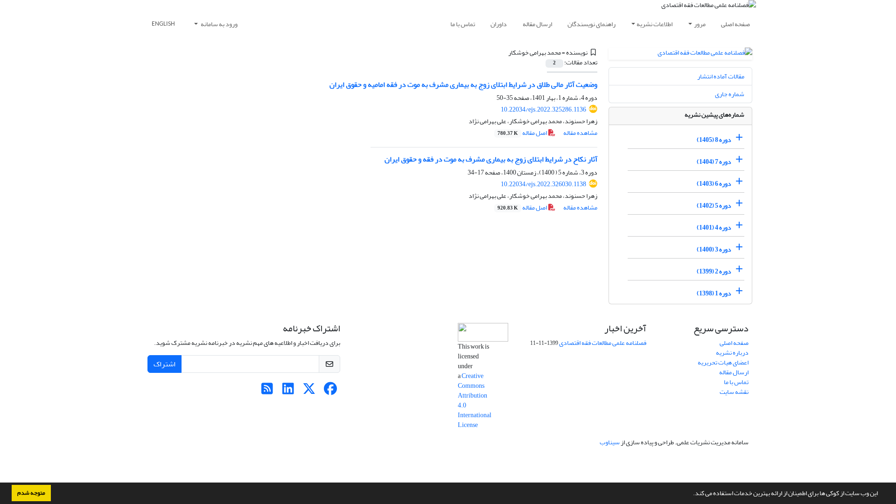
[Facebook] (330, 391)
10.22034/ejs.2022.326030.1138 (543, 184)
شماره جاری (729, 94)
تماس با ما (462, 24)
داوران (498, 24)
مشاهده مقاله (580, 132)
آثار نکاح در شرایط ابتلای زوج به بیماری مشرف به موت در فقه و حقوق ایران (491, 159)
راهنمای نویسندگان (591, 24)
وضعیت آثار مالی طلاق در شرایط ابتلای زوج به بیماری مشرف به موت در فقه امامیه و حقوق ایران (463, 84)
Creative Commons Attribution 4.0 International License (474, 400)
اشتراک (164, 364)
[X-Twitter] (309, 391)
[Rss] (267, 391)
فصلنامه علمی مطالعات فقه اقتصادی (602, 342)
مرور (700, 24)
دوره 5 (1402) (714, 205)
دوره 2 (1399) (714, 271)
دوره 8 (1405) (714, 139)
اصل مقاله (522, 132)
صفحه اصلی (735, 24)
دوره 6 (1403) (714, 183)
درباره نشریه (732, 352)
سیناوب (610, 442)
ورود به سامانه (219, 24)
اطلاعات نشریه (654, 24)
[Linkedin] (288, 391)
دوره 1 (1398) (714, 293)
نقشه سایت (734, 391)
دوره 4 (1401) (714, 227)
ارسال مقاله (537, 24)
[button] (690, 494)
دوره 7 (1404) (714, 161)
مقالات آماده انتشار (720, 76)
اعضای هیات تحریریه (723, 362)
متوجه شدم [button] (31, 492)
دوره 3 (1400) (714, 249)
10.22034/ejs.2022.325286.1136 (543, 109)
